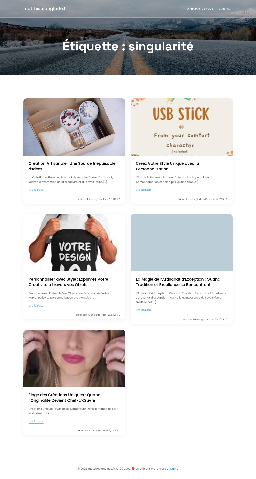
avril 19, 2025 (110, 430)
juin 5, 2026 (111, 199)
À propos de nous (200, 9)
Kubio (174, 469)
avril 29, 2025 (217, 319)
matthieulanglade (92, 199)
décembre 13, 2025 (214, 199)
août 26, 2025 (109, 314)
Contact (226, 9)
